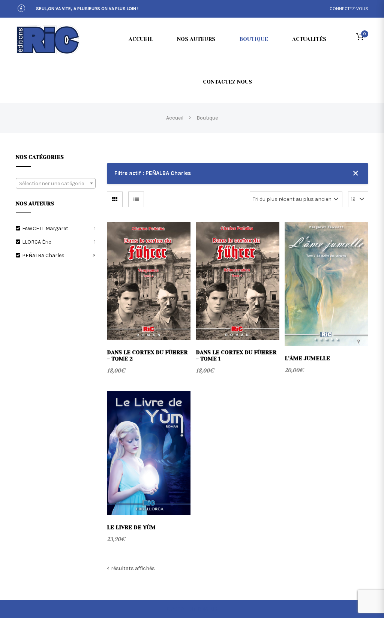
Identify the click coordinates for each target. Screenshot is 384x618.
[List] (136, 199)
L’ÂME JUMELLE (307, 358)
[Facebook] (21, 9)
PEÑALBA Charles (43, 255)
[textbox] (55, 183)
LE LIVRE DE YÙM (131, 527)
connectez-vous (349, 8)
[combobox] (56, 183)
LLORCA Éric (36, 242)
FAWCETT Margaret (45, 228)
